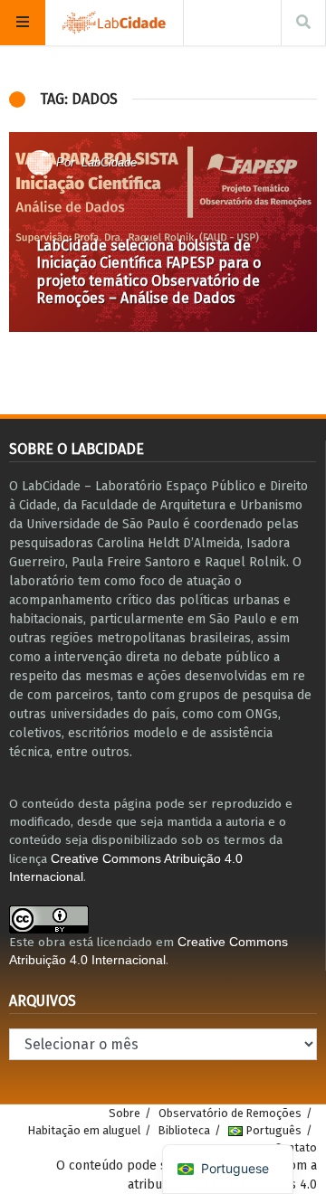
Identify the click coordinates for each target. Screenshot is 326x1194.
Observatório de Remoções (230, 1113)
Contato (295, 1147)
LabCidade (109, 162)
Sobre (124, 1113)
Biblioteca (184, 1130)
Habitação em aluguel (84, 1130)
